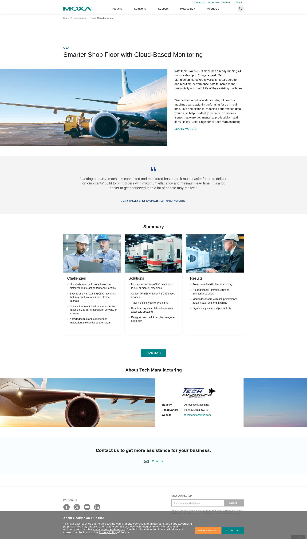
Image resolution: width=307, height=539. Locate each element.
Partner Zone (213, 2)
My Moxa (226, 2)
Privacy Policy (108, 532)
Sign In (239, 2)
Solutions (140, 8)
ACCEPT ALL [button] (233, 530)
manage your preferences (109, 529)
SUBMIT (234, 503)
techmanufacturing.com (197, 415)
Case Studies (80, 18)
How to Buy (187, 8)
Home (66, 18)
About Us (213, 8)
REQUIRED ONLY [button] (208, 530)
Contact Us (199, 2)
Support (163, 8)
